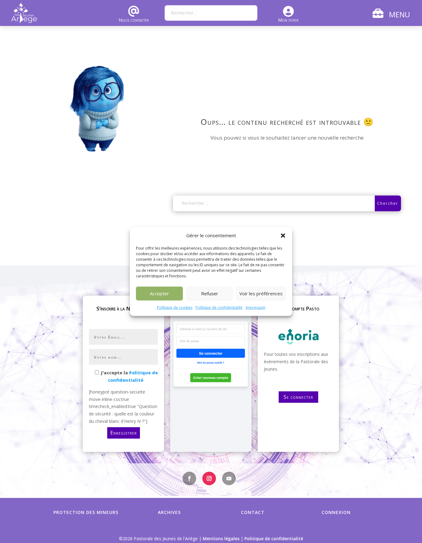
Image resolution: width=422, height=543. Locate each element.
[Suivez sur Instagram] (209, 478)
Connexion (336, 512)
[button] (283, 236)
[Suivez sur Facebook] (189, 478)
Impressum (255, 307)
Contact (252, 512)
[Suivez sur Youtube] (229, 478)
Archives (169, 512)
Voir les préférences (261, 293)
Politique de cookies (174, 307)
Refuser (209, 293)
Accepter (159, 293)
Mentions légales (221, 538)
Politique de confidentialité (219, 307)
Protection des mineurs (85, 512)
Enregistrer (123, 432)
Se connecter (298, 397)
